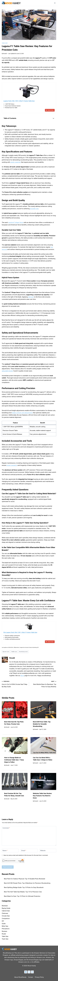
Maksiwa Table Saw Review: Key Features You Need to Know (42, 796)
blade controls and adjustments (22, 413)
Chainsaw (5, 913)
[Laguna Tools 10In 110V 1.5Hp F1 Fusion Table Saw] (29, 91)
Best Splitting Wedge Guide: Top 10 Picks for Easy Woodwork (24, 887)
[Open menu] (54, 3)
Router (4, 934)
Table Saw (4, 43)
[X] (29, 972)
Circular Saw (6, 916)
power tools (6, 651)
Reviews (4, 931)
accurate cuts (34, 208)
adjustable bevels (7, 371)
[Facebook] (25, 972)
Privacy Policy (39, 977)
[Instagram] (32, 972)
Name (5, 850)
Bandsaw (5, 906)
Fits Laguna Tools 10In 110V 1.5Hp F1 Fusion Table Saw (20, 632)
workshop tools (23, 651)
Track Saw (5, 939)
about (22, 675)
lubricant (31, 297)
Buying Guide (6, 908)
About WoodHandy (20, 977)
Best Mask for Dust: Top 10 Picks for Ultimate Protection (22, 896)
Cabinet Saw (6, 911)
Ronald (5, 53)
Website (42, 850)
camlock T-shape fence (15, 222)
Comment (6, 828)
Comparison (6, 918)
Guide (4, 923)
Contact (30, 977)
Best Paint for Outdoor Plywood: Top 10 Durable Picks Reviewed (24, 879)
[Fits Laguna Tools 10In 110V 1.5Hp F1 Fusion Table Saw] (29, 626)
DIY (3, 921)
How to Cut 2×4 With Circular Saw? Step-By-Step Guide (14, 684)
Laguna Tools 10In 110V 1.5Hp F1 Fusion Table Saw (19, 101)
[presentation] (14, 709)
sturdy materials (15, 162)
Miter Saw (5, 926)
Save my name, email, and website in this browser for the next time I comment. (26, 855)
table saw (14, 651)
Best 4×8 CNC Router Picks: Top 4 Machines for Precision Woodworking (27, 883)
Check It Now (50, 110)
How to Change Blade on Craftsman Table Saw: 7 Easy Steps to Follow (14, 760)
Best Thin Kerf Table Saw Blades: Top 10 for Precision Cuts (23, 892)
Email (23, 850)
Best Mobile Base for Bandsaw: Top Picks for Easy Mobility (44, 684)
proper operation (11, 465)
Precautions (5, 929)
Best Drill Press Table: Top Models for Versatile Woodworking (41, 724)
